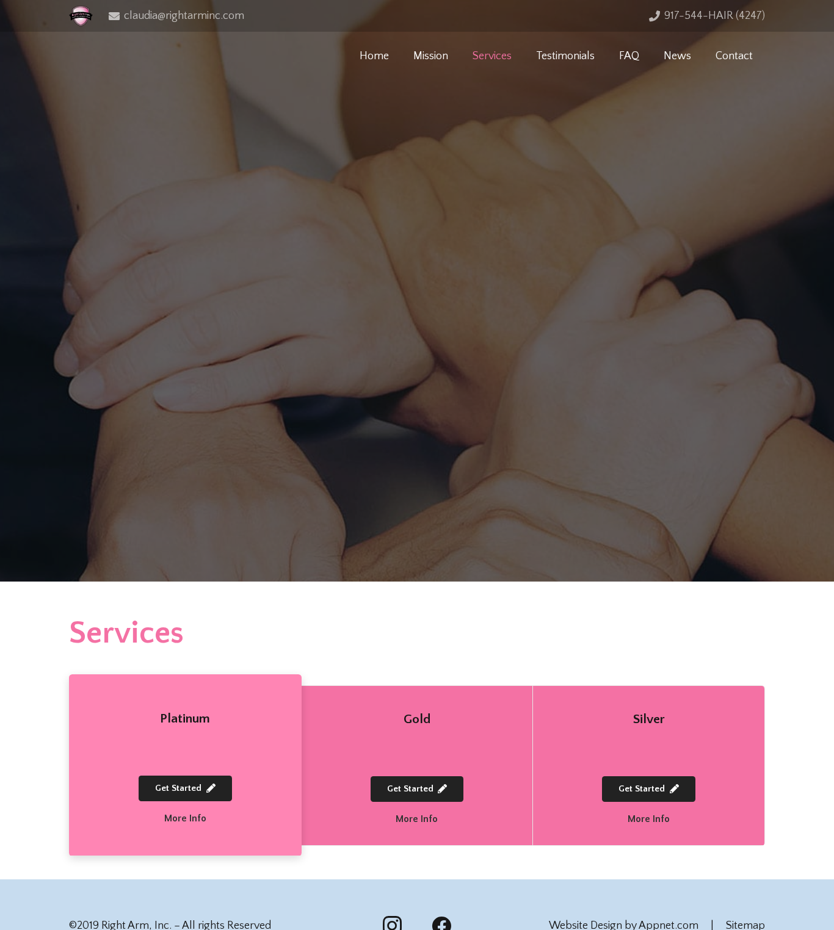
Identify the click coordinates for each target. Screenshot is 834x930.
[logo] (81, 16)
